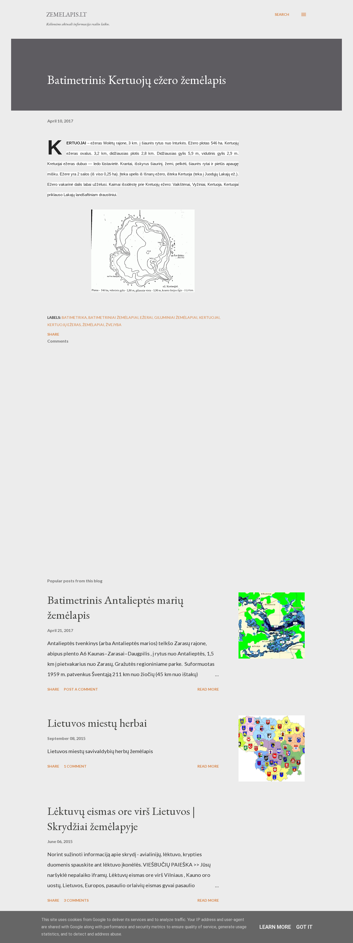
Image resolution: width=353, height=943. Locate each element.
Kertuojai (209, 317)
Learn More (275, 927)
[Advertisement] (134, 514)
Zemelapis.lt (66, 14)
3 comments (76, 900)
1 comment (75, 766)
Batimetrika (74, 317)
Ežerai (146, 317)
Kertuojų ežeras (64, 324)
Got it (304, 927)
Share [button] (53, 334)
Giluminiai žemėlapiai (175, 317)
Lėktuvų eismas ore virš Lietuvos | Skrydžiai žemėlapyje (121, 818)
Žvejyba (113, 324)
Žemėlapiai (93, 324)
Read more (208, 689)
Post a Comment (81, 689)
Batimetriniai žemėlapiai (113, 317)
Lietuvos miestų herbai (97, 722)
